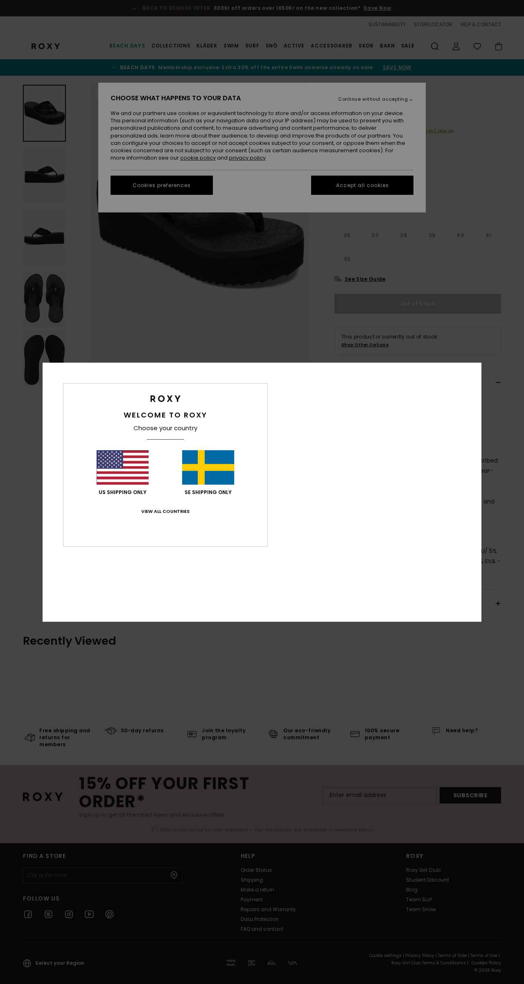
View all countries (165, 511)
